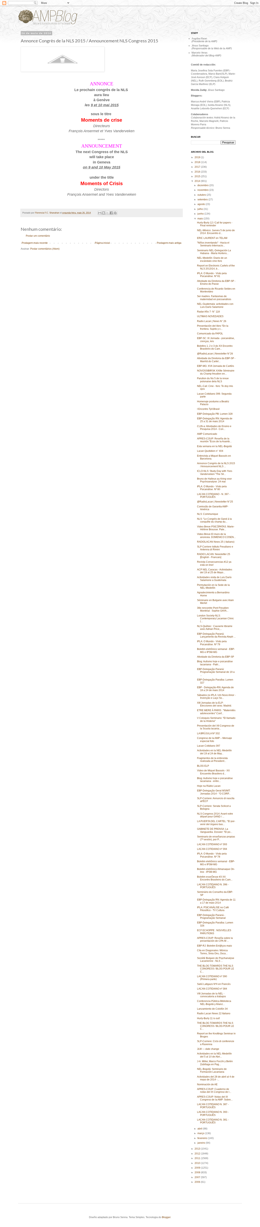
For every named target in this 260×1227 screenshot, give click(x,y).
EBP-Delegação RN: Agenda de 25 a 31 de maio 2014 (214, 420)
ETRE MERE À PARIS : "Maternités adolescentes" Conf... (216, 712)
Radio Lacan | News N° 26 (211, 321)
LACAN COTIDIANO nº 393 (212, 844)
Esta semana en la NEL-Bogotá (214, 446)
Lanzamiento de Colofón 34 (212, 1008)
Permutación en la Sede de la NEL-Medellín (213, 586)
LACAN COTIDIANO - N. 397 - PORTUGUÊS (213, 495)
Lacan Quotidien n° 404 (210, 451)
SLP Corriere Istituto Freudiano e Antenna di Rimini (215, 548)
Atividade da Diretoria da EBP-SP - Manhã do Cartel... (216, 360)
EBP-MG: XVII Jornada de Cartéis (215, 366)
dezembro (203, 185)
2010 (198, 1163)
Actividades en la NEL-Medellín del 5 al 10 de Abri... (214, 1055)
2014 (198, 181)
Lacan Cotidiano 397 (208, 745)
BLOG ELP (203, 765)
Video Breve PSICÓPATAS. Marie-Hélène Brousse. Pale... (215, 528)
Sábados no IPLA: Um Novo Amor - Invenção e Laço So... (216, 696)
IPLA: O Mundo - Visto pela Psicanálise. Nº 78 (212, 855)
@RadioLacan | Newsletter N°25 (215, 501)
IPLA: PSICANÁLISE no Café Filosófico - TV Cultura (213, 909)
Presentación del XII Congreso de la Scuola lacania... (215, 727)
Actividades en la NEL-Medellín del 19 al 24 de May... (214, 752)
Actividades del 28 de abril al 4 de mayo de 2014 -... (215, 1078)
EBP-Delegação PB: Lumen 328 (215, 413)
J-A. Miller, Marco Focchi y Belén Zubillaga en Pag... (215, 1063)
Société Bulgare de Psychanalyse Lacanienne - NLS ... (215, 959)
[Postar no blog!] (104, 213)
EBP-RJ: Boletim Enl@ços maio (214, 945)
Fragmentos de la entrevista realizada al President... (212, 759)
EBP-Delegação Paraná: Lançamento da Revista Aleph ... (216, 635)
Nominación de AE (207, 1084)
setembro (202, 199)
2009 (198, 1167)
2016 (198, 171)
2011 (198, 1158)
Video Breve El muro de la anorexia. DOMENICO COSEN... (216, 535)
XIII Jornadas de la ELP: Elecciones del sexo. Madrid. (214, 704)
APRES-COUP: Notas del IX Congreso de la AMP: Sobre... (215, 1098)
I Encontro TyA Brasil (208, 409)
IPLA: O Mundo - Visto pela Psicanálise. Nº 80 (212, 488)
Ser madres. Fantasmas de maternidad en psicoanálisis (214, 298)
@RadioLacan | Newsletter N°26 (215, 353)
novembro (203, 190)
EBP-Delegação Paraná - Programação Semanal (211, 916)
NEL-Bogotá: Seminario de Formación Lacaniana (212, 1070)
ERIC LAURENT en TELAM (212, 238)
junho (200, 213)
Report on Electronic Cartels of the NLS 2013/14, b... (216, 267)
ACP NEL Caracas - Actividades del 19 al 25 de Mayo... (214, 571)
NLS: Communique (207, 514)
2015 (198, 176)
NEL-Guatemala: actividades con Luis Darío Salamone (215, 305)
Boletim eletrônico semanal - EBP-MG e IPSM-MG (216, 650)
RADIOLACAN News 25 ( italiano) (215, 541)
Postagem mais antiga (169, 243)
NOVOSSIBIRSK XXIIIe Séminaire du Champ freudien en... (215, 372)
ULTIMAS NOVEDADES (210, 316)
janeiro (201, 1142)
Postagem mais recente (35, 243)
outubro (202, 194)
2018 (198, 162)
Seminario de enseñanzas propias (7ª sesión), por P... (216, 838)
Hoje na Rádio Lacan (209, 786)
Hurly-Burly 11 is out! (208, 1018)
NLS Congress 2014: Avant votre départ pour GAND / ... (215, 815)
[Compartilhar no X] (107, 213)
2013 (198, 1148)
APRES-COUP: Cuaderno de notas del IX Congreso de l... (214, 1090)
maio (200, 218)
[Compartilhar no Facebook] (111, 213)
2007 (198, 1177)
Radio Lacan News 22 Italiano (213, 1013)
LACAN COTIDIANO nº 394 (212, 849)
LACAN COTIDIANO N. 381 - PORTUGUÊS (213, 1121)
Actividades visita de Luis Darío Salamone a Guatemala (214, 579)
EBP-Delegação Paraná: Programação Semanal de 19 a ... (216, 672)
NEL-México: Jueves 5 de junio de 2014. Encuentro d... (216, 232)
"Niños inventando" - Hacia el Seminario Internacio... (213, 244)
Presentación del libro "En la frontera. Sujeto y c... (212, 327)
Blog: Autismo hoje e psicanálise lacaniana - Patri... (215, 663)
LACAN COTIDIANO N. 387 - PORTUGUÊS (213, 1106)
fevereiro (202, 1138)
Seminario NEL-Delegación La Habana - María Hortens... (214, 252)
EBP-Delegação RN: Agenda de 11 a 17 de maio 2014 (216, 901)
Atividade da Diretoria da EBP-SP (215, 656)
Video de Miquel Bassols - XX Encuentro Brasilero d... (213, 772)
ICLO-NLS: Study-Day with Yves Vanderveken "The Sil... (214, 472)
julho (200, 209)
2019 (198, 157)
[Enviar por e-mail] (100, 213)
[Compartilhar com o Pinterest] (115, 213)
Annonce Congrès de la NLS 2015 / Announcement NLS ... (216, 465)
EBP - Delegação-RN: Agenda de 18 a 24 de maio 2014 (215, 689)
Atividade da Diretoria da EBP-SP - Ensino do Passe (216, 282)
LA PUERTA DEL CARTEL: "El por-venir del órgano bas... (216, 823)
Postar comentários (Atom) (45, 248)
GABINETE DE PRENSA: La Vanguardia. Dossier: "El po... (214, 830)
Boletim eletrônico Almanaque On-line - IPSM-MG (216, 870)
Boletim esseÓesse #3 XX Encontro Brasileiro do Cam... (214, 878)
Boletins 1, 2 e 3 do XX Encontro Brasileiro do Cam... (215, 347)
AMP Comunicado (207, 434)
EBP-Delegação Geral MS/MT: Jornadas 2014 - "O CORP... (214, 792)
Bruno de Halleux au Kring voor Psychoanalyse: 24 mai (214, 480)
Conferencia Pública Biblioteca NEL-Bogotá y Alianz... (214, 1002)
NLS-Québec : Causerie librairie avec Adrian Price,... (214, 627)
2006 (198, 1182)
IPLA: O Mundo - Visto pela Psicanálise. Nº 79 (212, 643)
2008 (198, 1172)
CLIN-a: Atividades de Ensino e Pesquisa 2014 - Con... (214, 427)
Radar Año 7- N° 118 (208, 311)
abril (200, 1128)
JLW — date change (208, 1049)
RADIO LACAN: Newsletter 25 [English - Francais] (213, 555)
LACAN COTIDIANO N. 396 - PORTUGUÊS (213, 886)
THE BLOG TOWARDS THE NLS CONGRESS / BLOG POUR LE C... (215, 968)
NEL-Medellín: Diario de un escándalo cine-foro (212, 259)
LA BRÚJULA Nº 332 (208, 733)
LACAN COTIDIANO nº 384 (212, 988)
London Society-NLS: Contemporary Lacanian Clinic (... (215, 618)
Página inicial (102, 243)
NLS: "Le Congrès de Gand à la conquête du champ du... (214, 520)
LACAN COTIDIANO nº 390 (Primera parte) (212, 978)
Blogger (166, 1217)
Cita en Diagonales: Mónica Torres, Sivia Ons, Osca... (212, 952)
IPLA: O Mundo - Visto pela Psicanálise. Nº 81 (212, 275)
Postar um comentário (38, 235)
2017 (198, 166)
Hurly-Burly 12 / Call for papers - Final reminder (214, 224)
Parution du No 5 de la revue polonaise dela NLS (213, 380)
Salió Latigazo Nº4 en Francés (214, 984)
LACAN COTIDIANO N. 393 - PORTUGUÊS (213, 1113)
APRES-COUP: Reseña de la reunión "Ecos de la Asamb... (214, 440)
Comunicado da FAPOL (210, 333)
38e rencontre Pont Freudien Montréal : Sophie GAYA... (213, 609)
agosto (201, 204)
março (201, 1133)
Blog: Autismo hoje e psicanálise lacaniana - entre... (215, 780)
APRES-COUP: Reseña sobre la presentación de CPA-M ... (215, 939)
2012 (198, 1153)
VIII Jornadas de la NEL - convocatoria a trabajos (211, 995)
